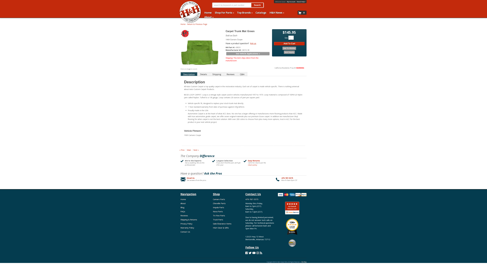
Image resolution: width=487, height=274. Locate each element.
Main (189, 150)
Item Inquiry (289, 52)
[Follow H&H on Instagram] (257, 252)
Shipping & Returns (188, 219)
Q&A (242, 74)
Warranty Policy (187, 227)
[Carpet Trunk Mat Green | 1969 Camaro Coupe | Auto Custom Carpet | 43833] (199, 53)
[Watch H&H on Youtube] (254, 252)
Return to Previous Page (197, 24)
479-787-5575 (287, 178)
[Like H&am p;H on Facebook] (246, 252)
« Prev (182, 150)
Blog (182, 207)
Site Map (304, 262)
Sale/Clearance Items (222, 223)
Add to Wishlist (289, 48)
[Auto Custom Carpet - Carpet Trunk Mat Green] (200, 34)
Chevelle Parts (219, 203)
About (183, 203)
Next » (196, 150)
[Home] (189, 3)
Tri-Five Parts (219, 215)
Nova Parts (218, 211)
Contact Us (185, 231)
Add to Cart (289, 43)
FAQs (182, 211)
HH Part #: (230, 47)
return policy (252, 165)
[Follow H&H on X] (250, 252)
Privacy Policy (186, 223)
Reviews (184, 215)
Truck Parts (218, 219)
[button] (238, 5)
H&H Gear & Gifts (221, 227)
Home (183, 24)
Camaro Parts (219, 199)
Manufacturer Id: (234, 50)
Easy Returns (254, 160)
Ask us (253, 43)
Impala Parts (218, 207)
